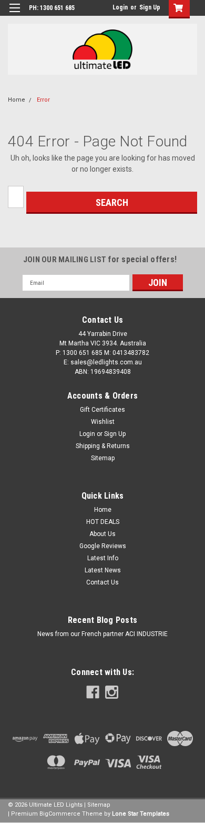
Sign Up (149, 7)
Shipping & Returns (103, 446)
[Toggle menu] (14, 14)
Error (43, 99)
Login (120, 7)
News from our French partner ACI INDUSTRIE (102, 634)
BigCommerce (59, 813)
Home (16, 99)
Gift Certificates (102, 409)
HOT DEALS (102, 521)
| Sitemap (97, 804)
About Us (102, 534)
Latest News (103, 570)
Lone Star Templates (140, 813)
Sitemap (103, 458)
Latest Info (102, 558)
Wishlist (103, 421)
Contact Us (102, 582)
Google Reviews (102, 546)
